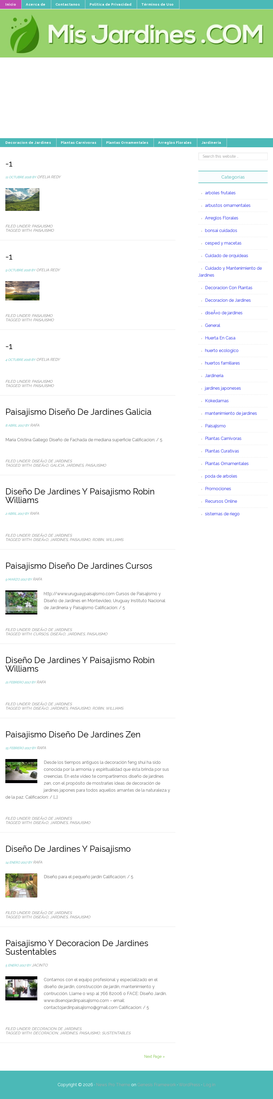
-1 (9, 163)
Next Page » (154, 1056)
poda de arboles (221, 476)
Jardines (74, 465)
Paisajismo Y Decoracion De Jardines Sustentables (76, 947)
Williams (114, 539)
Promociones (218, 488)
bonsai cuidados (221, 230)
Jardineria (214, 375)
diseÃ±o (40, 465)
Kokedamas (217, 400)
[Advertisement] (136, 98)
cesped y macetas (223, 243)
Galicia (57, 465)
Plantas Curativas (222, 451)
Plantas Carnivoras (223, 438)
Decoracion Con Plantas (228, 287)
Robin (98, 539)
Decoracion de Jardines (56, 1029)
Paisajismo (42, 226)
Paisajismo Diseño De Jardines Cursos (78, 566)
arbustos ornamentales (228, 205)
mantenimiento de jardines (231, 413)
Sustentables (116, 1033)
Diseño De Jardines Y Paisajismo (68, 849)
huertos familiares (222, 363)
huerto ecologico (222, 350)
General (212, 325)
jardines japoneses (223, 388)
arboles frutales (220, 192)
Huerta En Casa (220, 337)
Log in (209, 1084)
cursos (40, 634)
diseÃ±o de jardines (52, 461)
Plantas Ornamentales (227, 463)
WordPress (189, 1084)
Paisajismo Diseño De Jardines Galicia (78, 412)
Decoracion (45, 1033)
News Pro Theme (113, 1084)
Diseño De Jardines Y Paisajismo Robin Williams (80, 495)
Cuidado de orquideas (226, 255)
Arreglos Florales (221, 217)
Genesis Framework (156, 1084)
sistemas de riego (222, 513)
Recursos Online (221, 501)
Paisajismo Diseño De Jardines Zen (72, 734)
